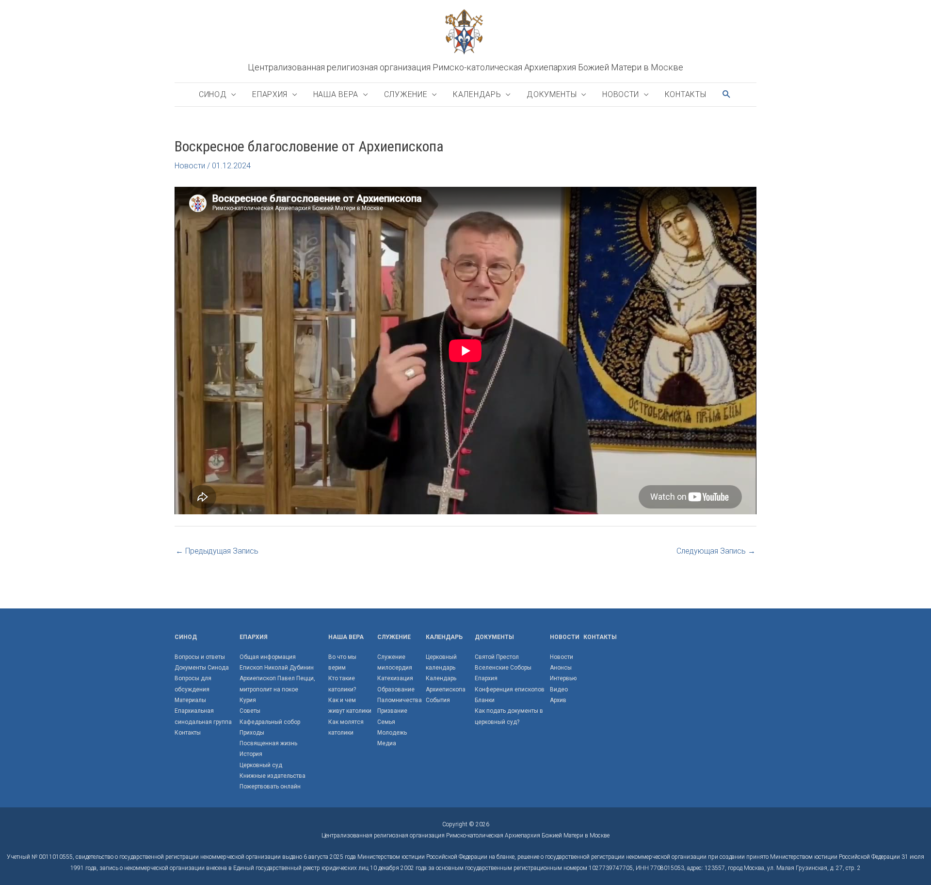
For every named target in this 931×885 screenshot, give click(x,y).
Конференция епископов (510, 689)
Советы (250, 710)
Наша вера (335, 94)
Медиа (386, 743)
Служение (406, 94)
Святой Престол (497, 657)
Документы (552, 94)
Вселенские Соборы (503, 667)
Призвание (392, 710)
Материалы (190, 700)
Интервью (563, 678)
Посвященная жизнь (268, 743)
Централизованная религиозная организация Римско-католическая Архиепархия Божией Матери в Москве (465, 67)
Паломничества (399, 700)
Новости (620, 94)
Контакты (685, 94)
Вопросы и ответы (200, 657)
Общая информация (268, 657)
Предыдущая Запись (217, 551)
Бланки (485, 700)
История (251, 754)
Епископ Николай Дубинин (277, 667)
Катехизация (395, 678)
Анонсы (561, 667)
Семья (386, 722)
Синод (213, 94)
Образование (396, 689)
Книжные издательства (272, 775)
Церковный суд (261, 765)
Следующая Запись (715, 551)
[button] (727, 94)
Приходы (252, 732)
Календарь (477, 94)
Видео (559, 689)
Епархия (270, 94)
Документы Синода (202, 667)
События (438, 700)
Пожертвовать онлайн (270, 786)
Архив (558, 700)
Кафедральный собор (270, 722)
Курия (248, 700)
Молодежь (392, 732)
